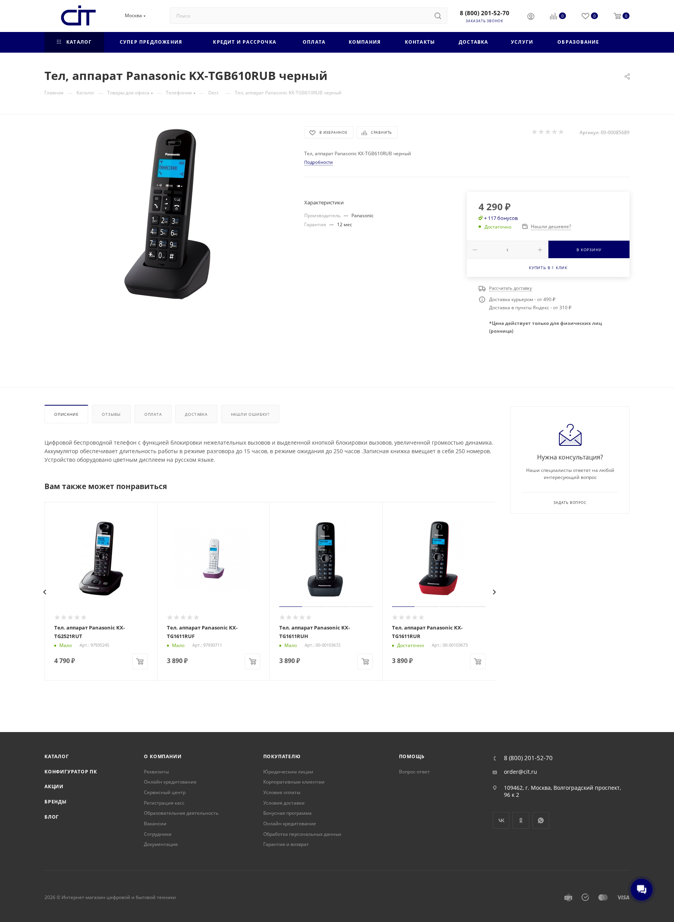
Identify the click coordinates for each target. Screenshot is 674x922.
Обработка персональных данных (302, 834)
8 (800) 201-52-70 (484, 13)
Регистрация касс (164, 803)
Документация (161, 844)
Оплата (153, 414)
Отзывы (111, 414)
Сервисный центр (165, 792)
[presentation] (45, 592)
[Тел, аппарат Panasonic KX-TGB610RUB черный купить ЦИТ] (167, 214)
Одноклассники (521, 820)
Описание (66, 414)
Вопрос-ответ (414, 771)
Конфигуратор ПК (70, 771)
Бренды (55, 801)
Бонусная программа (287, 813)
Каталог (56, 756)
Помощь (412, 756)
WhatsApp (540, 820)
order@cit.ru (520, 771)
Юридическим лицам (288, 771)
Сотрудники (158, 834)
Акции (54, 786)
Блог (51, 817)
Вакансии (155, 823)
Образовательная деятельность (181, 813)
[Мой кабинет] (530, 17)
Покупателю (282, 756)
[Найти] (437, 15)
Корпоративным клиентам (294, 781)
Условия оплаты (281, 792)
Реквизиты (156, 771)
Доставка (196, 414)
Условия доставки (284, 803)
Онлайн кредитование (170, 781)
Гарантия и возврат (286, 844)
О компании (162, 756)
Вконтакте (501, 820)
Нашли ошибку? (250, 414)
